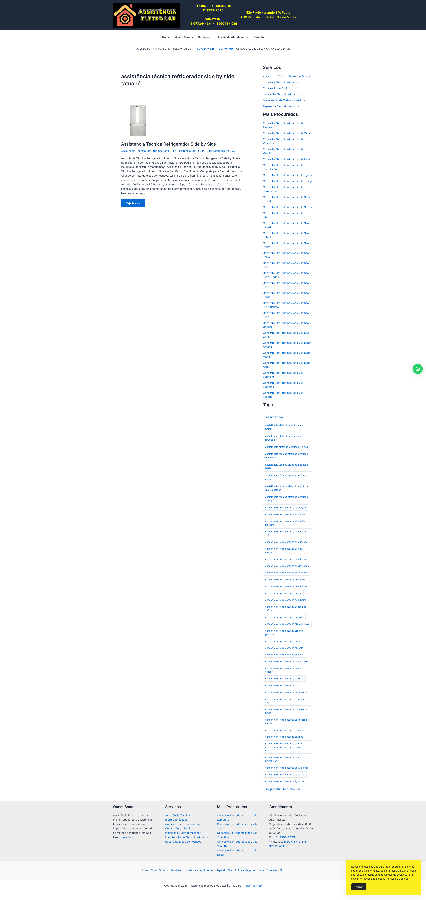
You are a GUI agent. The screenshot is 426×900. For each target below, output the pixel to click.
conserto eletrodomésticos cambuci (284, 654)
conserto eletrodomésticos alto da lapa (286, 541)
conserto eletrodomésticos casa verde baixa (286, 711)
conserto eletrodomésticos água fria (284, 774)
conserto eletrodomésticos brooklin (284, 617)
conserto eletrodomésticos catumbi (284, 730)
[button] (211, 37)
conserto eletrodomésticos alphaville (285, 514)
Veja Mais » (134, 204)
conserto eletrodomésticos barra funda (286, 572)
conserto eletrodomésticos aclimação (285, 507)
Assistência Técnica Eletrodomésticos (145, 150)
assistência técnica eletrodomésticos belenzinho (286, 455)
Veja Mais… (129, 837)
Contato (272, 870)
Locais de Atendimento (198, 870)
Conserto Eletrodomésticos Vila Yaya (286, 133)
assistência (274, 417)
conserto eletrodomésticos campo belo (286, 661)
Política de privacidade (249, 870)
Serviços (175, 870)
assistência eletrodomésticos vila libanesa (284, 438)
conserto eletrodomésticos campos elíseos (284, 670)
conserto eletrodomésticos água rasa (285, 781)
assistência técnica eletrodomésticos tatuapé (286, 498)
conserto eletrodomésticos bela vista (285, 579)
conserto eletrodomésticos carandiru (285, 685)
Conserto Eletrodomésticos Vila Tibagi (287, 181)
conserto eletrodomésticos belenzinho (286, 586)
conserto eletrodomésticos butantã (284, 647)
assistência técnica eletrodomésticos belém (286, 466)
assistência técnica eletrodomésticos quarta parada (286, 488)
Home (144, 870)
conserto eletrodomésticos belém (283, 593)
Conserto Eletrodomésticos (280, 82)
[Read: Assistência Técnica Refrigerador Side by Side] (137, 120)
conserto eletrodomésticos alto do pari (286, 559)
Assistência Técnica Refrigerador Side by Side (168, 144)
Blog (282, 870)
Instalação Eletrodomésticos (281, 94)
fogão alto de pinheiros (283, 789)
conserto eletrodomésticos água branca (287, 767)
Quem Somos (159, 870)
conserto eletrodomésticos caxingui (284, 736)
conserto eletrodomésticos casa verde (286, 692)
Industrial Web (253, 885)
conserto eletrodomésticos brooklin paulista (284, 632)
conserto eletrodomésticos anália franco (287, 565)
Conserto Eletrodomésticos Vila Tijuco (287, 175)
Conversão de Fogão (276, 88)
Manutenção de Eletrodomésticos (284, 100)
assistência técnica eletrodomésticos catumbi (286, 477)
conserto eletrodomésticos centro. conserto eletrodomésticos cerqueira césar (285, 747)
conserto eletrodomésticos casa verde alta (286, 701)
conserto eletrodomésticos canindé (284, 678)
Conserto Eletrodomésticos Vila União (287, 159)
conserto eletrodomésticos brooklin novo (287, 623)
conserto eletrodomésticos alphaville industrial (285, 523)
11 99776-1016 (226, 24)
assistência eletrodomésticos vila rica (286, 446)
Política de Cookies (397, 878)
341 (209, 24)
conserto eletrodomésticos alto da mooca (283, 550)
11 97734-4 (198, 24)
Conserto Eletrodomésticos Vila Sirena (287, 207)
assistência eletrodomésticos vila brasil (284, 427)
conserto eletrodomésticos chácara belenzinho (284, 759)
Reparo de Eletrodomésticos (281, 106)
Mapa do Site (223, 870)
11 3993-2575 (285, 837)
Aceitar (359, 886)
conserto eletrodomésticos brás (282, 641)
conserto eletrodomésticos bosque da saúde (285, 608)
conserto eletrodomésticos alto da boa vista (286, 533)
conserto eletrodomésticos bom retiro (285, 599)
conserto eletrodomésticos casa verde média (286, 721)
